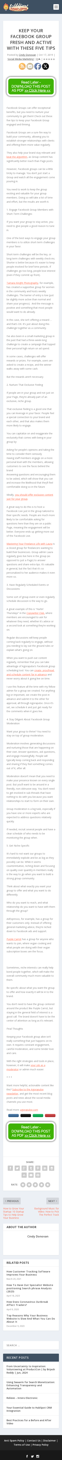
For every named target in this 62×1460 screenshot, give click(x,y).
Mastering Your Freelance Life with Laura (29, 543)
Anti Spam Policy (14, 1440)
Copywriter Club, (36, 613)
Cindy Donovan (27, 54)
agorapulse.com (29, 1109)
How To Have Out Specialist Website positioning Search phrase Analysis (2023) (30, 1288)
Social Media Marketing (21, 59)
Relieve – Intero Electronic (22, 1398)
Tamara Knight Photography (22, 283)
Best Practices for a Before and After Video (29, 1422)
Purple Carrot (14, 939)
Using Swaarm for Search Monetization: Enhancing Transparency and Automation (31, 1385)
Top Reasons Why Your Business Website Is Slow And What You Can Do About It (31, 1318)
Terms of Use (22, 1444)
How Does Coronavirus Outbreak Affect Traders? (27, 1303)
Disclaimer (49, 1440)
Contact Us (33, 1440)
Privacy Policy (41, 1444)
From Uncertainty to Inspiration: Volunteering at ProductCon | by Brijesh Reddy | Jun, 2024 (31, 1369)
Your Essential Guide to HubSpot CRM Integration (29, 1409)
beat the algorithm (17, 156)
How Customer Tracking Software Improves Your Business (28, 1273)
